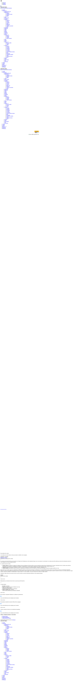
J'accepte (6, 556)
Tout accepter (14, 614)
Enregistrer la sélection (7, 614)
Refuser (2, 614)
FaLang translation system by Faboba (3, 509)
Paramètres (2, 556)
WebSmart (13, 619)
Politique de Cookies (3, 557)
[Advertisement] (36, 149)
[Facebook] (0, 6)
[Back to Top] (1, 0)
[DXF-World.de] (6, 69)
